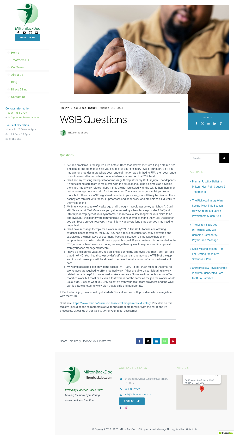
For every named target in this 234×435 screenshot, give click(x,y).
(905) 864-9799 (17, 112)
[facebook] (18, 32)
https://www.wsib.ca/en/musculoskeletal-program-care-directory (112, 303)
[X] (202, 123)
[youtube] (24, 32)
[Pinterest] (221, 123)
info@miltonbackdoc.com (24, 117)
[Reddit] (209, 123)
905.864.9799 (132, 388)
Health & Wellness (73, 108)
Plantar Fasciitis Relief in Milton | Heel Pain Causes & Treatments (208, 186)
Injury (92, 108)
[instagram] (30, 32)
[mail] (36, 32)
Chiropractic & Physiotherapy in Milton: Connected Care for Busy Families (209, 273)
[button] (202, 389)
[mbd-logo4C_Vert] (27, 4)
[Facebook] (196, 123)
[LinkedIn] (215, 123)
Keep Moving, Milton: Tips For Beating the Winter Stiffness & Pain (207, 254)
